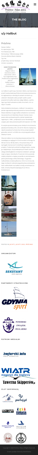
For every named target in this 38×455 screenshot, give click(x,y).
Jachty (12, 244)
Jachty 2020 (20, 244)
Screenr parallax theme (14, 452)
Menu (35, 4)
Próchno (29, 244)
